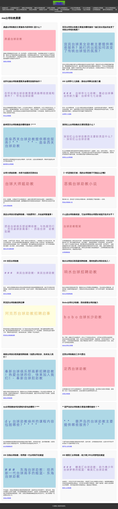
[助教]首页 (5, 8)
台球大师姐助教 (7, 205)
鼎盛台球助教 (7, 61)
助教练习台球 (43, 9)
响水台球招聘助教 (67, 293)
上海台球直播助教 (75, 8)
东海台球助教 (7, 498)
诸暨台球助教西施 (27, 8)
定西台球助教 (66, 393)
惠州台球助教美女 (108, 9)
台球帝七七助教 (66, 114)
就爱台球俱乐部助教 (8, 9)
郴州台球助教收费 (40, 8)
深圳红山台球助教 (67, 157)
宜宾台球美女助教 (67, 72)
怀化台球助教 (7, 115)
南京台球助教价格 (21, 9)
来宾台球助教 (7, 293)
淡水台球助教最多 (110, 8)
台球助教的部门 (14, 8)
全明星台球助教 (53, 9)
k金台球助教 (86, 9)
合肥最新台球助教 (98, 8)
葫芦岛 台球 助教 (67, 446)
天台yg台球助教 (76, 9)
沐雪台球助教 (51, 8)
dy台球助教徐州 (7, 446)
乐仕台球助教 (86, 8)
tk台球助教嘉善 (65, 9)
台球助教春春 (96, 9)
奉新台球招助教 (7, 398)
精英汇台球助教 (66, 488)
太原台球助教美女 (62, 8)
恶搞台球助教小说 (67, 202)
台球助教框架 (66, 252)
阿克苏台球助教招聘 (9, 335)
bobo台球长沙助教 (67, 345)
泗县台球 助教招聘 (8, 249)
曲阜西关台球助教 (8, 164)
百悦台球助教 (33, 9)
